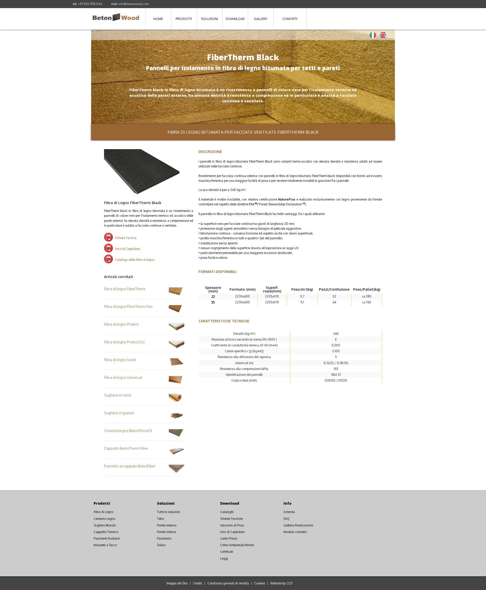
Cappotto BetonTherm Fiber (126, 448)
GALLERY (260, 19)
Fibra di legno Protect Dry (124, 342)
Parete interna (166, 532)
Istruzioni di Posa (232, 525)
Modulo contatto (295, 532)
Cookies (259, 583)
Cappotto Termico (106, 532)
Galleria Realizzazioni (298, 525)
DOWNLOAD (235, 19)
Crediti (197, 583)
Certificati (226, 552)
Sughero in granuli (119, 413)
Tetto (160, 519)
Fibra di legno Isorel (120, 360)
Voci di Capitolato (232, 532)
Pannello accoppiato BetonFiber (129, 466)
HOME (158, 19)
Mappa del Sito (177, 583)
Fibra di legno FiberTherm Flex (128, 306)
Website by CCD (281, 583)
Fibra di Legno (103, 512)
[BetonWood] (115, 14)
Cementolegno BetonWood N (128, 430)
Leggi (224, 558)
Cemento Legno (104, 519)
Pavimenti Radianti (107, 538)
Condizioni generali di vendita (228, 583)
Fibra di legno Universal (123, 377)
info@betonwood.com (133, 4)
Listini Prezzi (228, 538)
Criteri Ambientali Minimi (237, 545)
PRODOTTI (184, 19)
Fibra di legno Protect (121, 324)
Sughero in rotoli (117, 395)
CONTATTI (289, 19)
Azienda (289, 512)
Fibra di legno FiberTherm (124, 289)
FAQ (287, 519)
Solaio (161, 545)
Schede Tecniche (231, 519)
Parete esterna (166, 525)
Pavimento (164, 538)
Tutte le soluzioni (168, 512)
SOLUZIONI (209, 19)
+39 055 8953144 (90, 4)
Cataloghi (227, 512)
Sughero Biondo (105, 525)
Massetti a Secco (105, 545)
